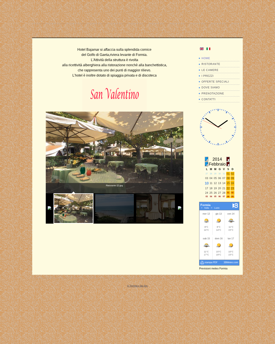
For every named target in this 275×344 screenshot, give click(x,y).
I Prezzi (208, 75)
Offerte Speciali (215, 81)
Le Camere (210, 70)
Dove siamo (211, 87)
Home (206, 58)
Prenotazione (213, 93)
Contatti (208, 99)
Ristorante (211, 64)
